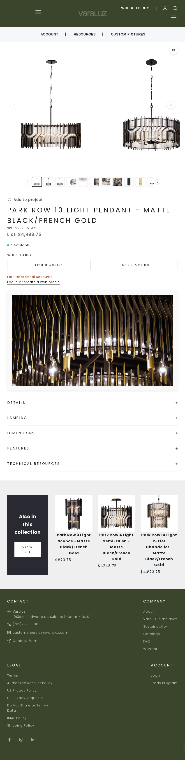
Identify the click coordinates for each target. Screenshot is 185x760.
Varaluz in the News (160, 619)
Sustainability (155, 626)
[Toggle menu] (173, 17)
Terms (12, 675)
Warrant (150, 649)
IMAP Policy (17, 718)
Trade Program (164, 683)
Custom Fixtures (128, 34)
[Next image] (171, 105)
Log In (156, 675)
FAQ (146, 641)
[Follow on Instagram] (21, 739)
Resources (85, 34)
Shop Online (136, 265)
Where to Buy (135, 8)
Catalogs (151, 634)
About (148, 611)
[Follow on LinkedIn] (33, 739)
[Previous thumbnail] (27, 181)
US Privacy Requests (25, 698)
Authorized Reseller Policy (30, 683)
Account (49, 34)
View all (27, 549)
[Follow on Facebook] (9, 739)
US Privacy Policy (22, 690)
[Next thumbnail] (157, 181)
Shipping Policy (20, 725)
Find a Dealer (49, 265)
